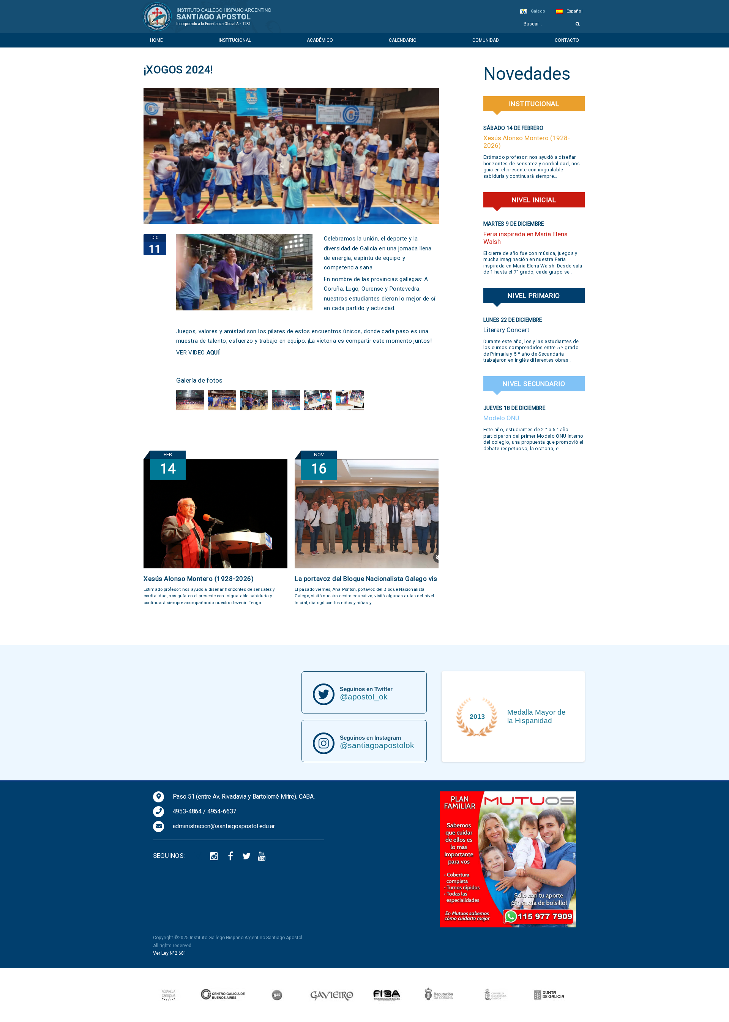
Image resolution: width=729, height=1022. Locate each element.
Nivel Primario (534, 295)
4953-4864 (187, 811)
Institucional (235, 40)
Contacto (567, 40)
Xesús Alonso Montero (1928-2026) (199, 578)
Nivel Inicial (534, 200)
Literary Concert (506, 330)
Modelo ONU (501, 418)
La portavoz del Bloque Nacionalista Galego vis (366, 578)
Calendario (403, 40)
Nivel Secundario (534, 384)
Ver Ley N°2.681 (169, 953)
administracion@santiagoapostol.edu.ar (224, 826)
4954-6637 (222, 811)
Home (156, 40)
